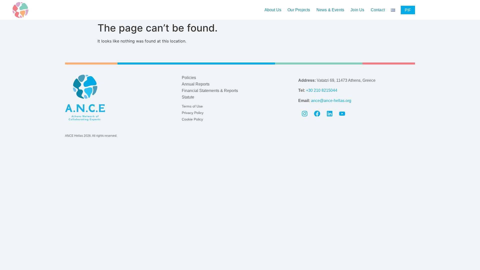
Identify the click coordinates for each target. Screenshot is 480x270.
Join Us (357, 10)
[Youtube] (342, 114)
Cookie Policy (192, 119)
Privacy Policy (193, 113)
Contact (378, 10)
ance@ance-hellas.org (331, 100)
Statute (188, 97)
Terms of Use (192, 106)
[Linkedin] (329, 114)
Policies (189, 78)
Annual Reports (196, 84)
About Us (273, 10)
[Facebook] (317, 114)
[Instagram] (304, 114)
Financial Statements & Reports (210, 90)
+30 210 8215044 (321, 90)
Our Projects (299, 10)
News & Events (330, 10)
